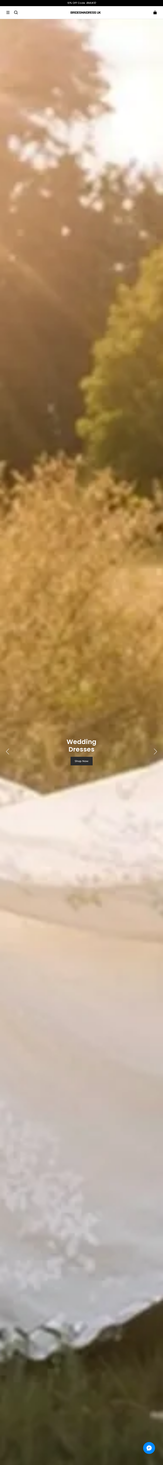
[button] (8, 12)
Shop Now (81, 760)
